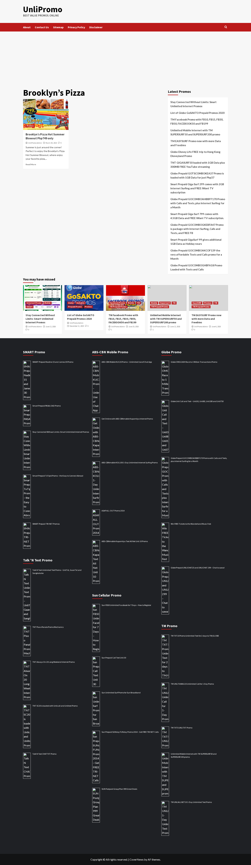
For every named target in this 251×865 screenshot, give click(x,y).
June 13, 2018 (175, 326)
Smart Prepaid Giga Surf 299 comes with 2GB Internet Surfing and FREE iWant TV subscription (197, 188)
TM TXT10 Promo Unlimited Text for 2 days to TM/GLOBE (195, 635)
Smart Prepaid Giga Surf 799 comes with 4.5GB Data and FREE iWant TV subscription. (197, 216)
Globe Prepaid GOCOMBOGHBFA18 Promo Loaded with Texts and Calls (196, 267)
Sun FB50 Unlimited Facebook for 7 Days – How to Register (126, 605)
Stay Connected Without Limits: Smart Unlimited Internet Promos (193, 104)
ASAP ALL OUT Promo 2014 (113, 510)
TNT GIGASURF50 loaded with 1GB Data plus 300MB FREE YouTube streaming (197, 164)
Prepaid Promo (75, 307)
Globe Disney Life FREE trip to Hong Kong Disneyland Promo (195, 153)
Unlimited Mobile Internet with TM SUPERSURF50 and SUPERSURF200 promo (195, 132)
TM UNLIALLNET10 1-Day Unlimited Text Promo (191, 802)
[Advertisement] (125, 57)
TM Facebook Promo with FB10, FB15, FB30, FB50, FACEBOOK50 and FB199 (196, 121)
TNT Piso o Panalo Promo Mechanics (48, 627)
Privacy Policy (76, 27)
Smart (29, 307)
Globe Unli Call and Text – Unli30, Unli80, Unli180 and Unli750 (197, 401)
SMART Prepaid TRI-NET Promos (46, 524)
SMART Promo (34, 352)
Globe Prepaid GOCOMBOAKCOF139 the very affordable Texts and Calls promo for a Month (196, 254)
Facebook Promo (117, 303)
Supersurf (165, 303)
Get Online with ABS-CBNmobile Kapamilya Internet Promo (127, 418)
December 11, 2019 (77, 326)
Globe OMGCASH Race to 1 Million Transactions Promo (194, 362)
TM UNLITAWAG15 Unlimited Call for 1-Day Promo (192, 684)
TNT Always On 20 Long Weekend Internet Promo (53, 662)
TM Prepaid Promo (118, 307)
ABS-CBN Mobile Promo (110, 352)
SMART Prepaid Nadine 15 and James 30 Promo (52, 362)
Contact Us (42, 27)
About (27, 27)
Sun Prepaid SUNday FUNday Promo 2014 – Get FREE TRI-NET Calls (130, 732)
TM (138, 303)
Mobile (47, 303)
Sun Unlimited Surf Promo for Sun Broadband (121, 692)
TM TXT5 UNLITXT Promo (181, 727)
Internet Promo (34, 303)
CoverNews (137, 859)
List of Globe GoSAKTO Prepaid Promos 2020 (197, 112)
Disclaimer (95, 27)
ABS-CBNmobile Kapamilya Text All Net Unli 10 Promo (125, 541)
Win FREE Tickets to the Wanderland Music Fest (191, 524)
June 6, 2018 (216, 326)
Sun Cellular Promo (106, 595)
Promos (30, 126)
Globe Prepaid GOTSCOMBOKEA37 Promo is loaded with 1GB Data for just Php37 (197, 175)
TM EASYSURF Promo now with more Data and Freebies (195, 143)
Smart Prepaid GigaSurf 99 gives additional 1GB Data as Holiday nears (195, 241)
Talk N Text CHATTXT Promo (44, 754)
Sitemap (58, 27)
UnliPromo (42, 9)
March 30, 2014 (51, 143)
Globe (71, 303)
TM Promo (169, 626)
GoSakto (80, 303)
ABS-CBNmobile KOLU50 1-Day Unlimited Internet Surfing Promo (130, 462)
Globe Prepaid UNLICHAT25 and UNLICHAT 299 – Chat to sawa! (198, 567)
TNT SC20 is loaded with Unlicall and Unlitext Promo (55, 705)
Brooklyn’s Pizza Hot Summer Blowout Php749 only (45, 136)
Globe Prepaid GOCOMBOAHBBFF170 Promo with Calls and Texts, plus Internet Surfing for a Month (197, 203)
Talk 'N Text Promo (37, 560)
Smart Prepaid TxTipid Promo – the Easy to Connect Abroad (57, 475)
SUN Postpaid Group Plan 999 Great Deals (119, 789)
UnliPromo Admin (35, 143)
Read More (31, 164)
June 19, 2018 (134, 326)
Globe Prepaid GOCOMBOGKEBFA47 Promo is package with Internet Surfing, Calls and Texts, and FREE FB (197, 228)
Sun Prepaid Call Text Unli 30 (114, 657)
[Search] (226, 27)
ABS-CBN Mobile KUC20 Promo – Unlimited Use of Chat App (127, 362)
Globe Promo (171, 352)
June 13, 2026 (51, 326)
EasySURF (197, 303)
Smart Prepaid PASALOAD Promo (46, 405)
